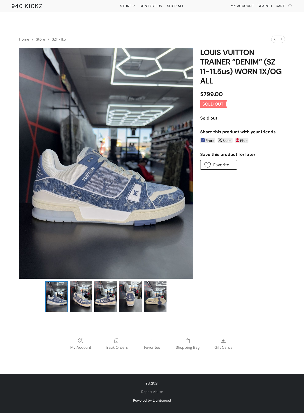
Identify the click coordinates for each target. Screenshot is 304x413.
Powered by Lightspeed (152, 400)
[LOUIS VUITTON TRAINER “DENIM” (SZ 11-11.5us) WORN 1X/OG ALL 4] (155, 296)
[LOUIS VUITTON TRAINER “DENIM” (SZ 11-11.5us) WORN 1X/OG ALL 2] (105, 296)
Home (24, 39)
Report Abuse (152, 392)
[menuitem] (274, 39)
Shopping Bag (188, 347)
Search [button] (265, 6)
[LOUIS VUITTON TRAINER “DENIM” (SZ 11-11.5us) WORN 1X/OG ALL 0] (56, 296)
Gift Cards (223, 347)
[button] (27, 5)
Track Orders (116, 347)
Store (40, 39)
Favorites (152, 347)
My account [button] (242, 6)
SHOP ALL (175, 6)
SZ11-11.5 (59, 39)
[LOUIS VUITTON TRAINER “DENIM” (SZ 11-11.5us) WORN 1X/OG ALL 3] (130, 296)
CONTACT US (151, 6)
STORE (126, 6)
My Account (80, 347)
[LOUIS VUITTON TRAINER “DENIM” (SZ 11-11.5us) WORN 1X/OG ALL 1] (81, 296)
